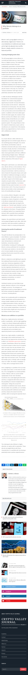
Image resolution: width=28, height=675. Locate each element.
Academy (4, 634)
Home (10, 6)
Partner (3, 647)
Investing (15, 6)
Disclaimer (4, 656)
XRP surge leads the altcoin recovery (12, 537)
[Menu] (3, 2)
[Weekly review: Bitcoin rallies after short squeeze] (4, 579)
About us (4, 643)
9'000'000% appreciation (14, 341)
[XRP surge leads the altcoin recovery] (14, 528)
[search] (25, 2)
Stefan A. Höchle (6, 32)
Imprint (3, 650)
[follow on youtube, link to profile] (14, 600)
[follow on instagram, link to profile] (14, 591)
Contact (4, 637)
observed (21, 185)
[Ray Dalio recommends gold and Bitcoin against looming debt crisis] (14, 508)
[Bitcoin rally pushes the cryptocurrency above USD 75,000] (14, 546)
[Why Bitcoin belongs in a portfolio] (14, 17)
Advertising (4, 640)
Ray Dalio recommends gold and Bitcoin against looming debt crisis (13, 517)
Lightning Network (8, 207)
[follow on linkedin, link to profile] (14, 596)
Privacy (3, 653)
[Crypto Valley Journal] (15, 2)
